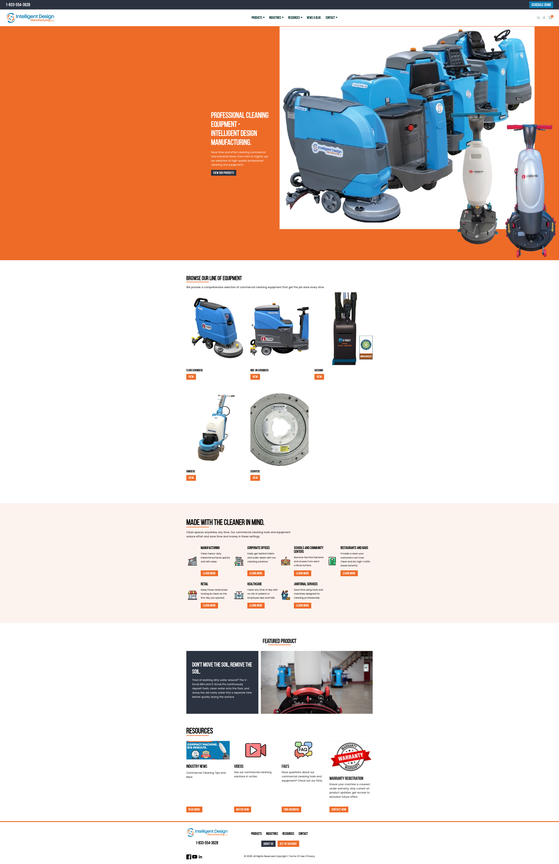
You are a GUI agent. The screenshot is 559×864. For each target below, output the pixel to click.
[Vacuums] (343, 328)
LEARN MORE (209, 573)
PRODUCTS (257, 17)
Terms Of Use (297, 856)
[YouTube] (194, 857)
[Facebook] (188, 856)
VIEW (191, 376)
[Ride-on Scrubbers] (279, 328)
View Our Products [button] (223, 172)
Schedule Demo (541, 5)
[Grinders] (215, 429)
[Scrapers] (279, 429)
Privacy (310, 856)
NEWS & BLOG (314, 17)
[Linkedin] (200, 856)
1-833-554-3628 (18, 4)
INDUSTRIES (275, 17)
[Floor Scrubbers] (215, 328)
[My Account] (544, 17)
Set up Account (288, 843)
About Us (268, 843)
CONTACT (330, 17)
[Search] (538, 17)
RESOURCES (294, 17)
